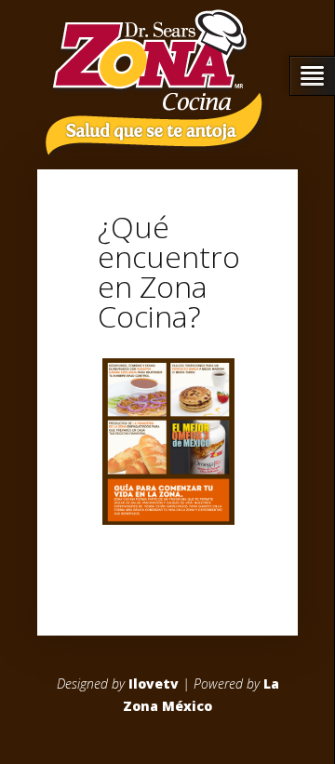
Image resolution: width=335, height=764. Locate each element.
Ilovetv (153, 683)
